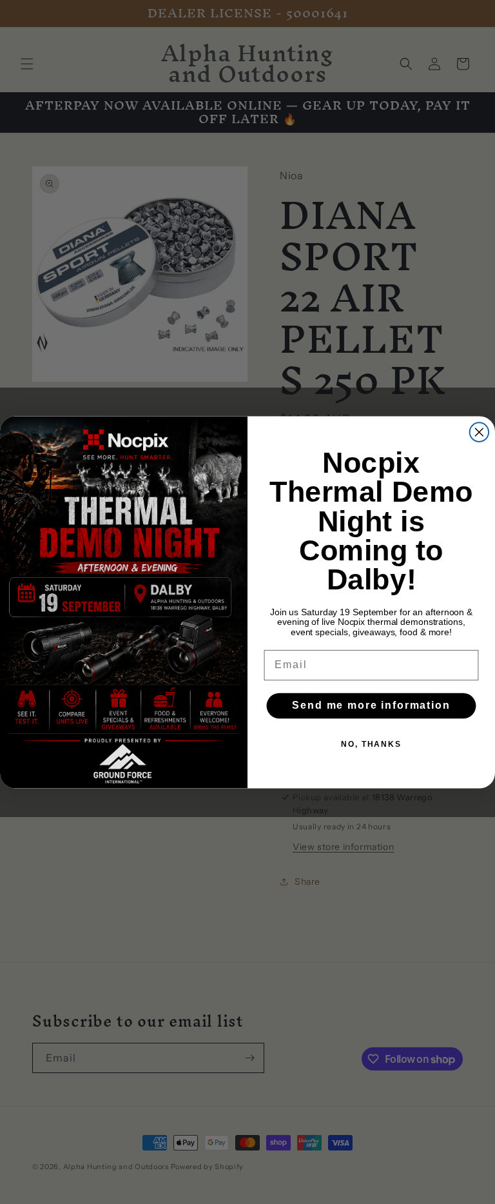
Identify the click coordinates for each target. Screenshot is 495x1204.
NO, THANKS (371, 743)
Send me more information (371, 705)
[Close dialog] (479, 432)
